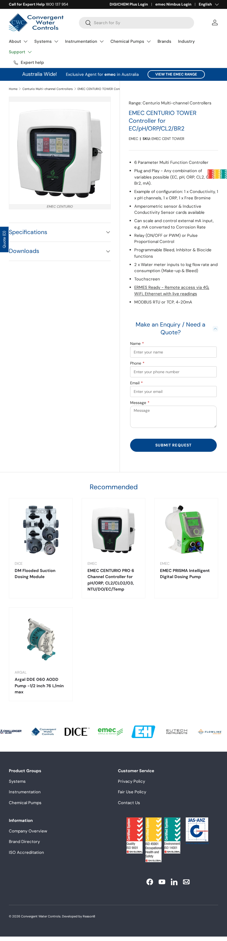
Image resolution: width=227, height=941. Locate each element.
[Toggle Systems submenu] (56, 41)
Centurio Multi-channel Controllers (47, 89)
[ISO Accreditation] (217, 174)
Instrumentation (81, 41)
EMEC (133, 138)
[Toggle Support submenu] (29, 52)
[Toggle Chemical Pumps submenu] (148, 41)
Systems (43, 41)
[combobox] (136, 23)
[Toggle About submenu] (25, 41)
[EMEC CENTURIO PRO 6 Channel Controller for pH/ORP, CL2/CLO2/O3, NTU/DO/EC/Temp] (113, 530)
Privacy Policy (131, 781)
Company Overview (28, 831)
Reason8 (89, 916)
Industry (186, 41)
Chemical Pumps (127, 41)
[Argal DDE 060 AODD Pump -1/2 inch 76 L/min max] (41, 639)
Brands (164, 41)
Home (13, 89)
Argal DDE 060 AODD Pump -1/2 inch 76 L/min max (39, 686)
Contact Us (129, 803)
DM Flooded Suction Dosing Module (35, 574)
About (15, 41)
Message (139, 402)
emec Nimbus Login (173, 4)
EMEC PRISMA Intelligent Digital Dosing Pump (185, 574)
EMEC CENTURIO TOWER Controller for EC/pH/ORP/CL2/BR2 (109, 89)
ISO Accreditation (26, 852)
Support (17, 52)
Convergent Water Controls (41, 916)
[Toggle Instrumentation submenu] (101, 41)
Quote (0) (4, 239)
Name (137, 343)
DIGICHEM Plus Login (129, 4)
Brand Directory (24, 841)
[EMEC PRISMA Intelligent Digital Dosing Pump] (186, 530)
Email (136, 382)
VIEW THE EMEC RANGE (176, 74)
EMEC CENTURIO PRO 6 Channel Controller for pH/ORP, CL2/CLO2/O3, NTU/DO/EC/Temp (110, 580)
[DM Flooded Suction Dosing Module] (41, 530)
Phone (137, 363)
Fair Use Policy (132, 792)
